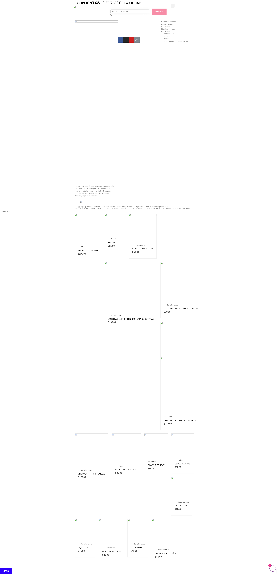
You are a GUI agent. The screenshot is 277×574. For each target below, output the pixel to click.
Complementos (116, 239)
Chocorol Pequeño (165, 553)
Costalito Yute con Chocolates (181, 308)
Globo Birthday (156, 465)
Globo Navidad (182, 463)
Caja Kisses (83, 547)
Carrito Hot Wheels (142, 248)
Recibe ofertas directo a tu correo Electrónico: (129, 8)
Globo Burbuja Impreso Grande (180, 420)
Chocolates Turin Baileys (91, 473)
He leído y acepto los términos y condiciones (131, 15)
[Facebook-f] (120, 40)
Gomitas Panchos (111, 551)
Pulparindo (137, 547)
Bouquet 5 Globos (88, 250)
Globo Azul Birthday (126, 469)
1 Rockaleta (181, 505)
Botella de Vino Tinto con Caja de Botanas (131, 319)
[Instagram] (126, 40)
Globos (83, 247)
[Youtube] (131, 40)
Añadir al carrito (96, 230)
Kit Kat (111, 242)
